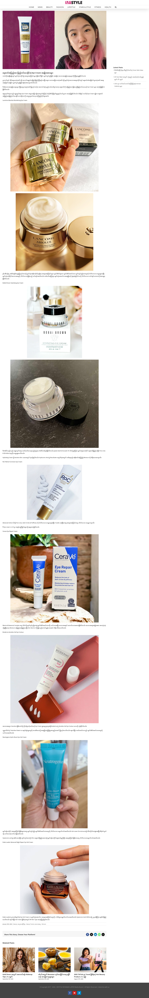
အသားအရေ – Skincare (40, 924)
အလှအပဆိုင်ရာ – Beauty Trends (26, 924)
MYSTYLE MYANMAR (63, 987)
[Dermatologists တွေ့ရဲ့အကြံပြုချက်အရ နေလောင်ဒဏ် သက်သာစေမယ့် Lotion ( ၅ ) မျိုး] (90, 948)
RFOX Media (75, 987)
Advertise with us (103, 987)
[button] (115, 7)
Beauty (15, 924)
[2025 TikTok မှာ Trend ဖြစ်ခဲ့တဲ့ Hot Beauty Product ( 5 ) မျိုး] (19, 948)
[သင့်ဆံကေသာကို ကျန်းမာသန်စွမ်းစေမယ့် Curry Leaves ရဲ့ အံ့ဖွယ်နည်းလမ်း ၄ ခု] (54, 948)
